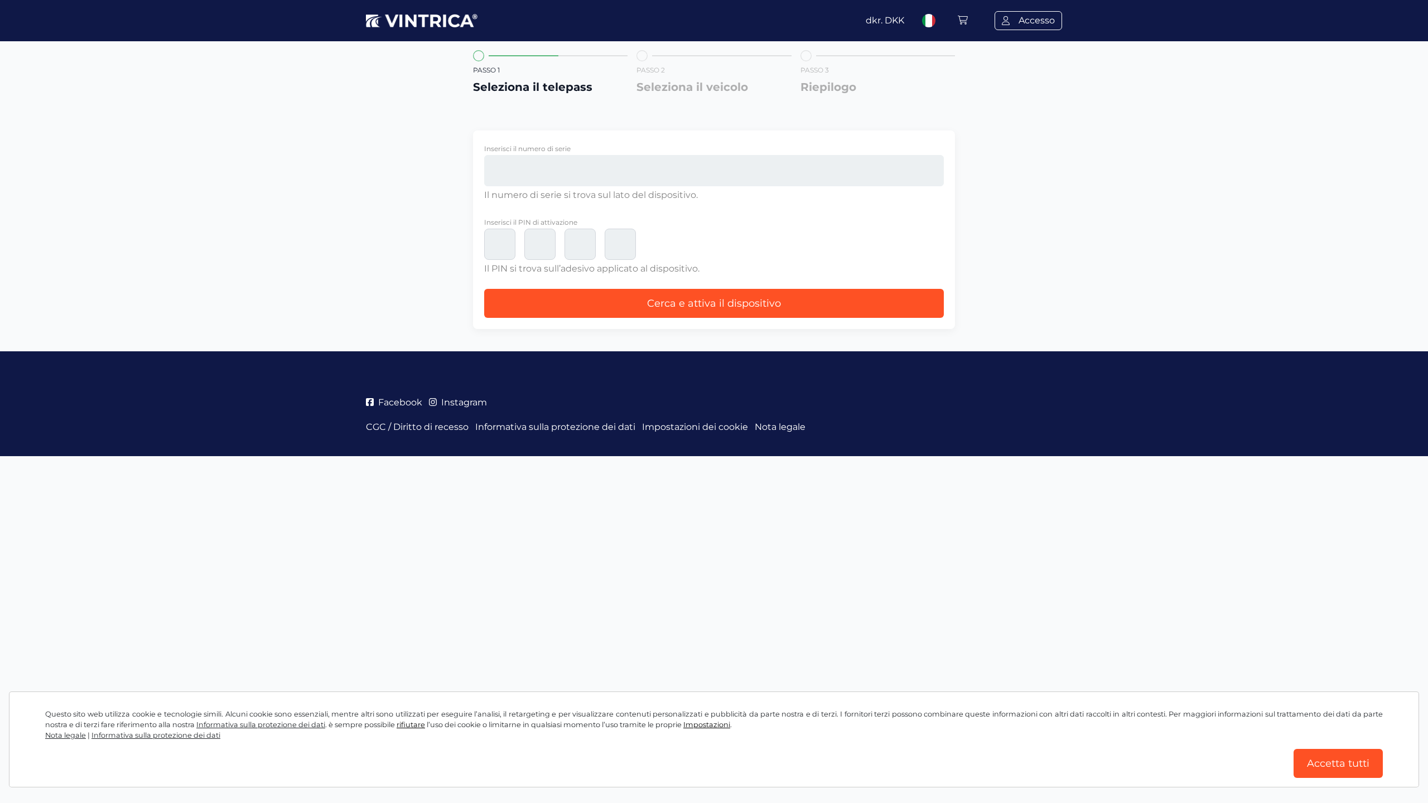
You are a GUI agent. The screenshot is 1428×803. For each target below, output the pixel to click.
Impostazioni (706, 724)
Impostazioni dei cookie (695, 427)
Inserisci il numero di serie (527, 148)
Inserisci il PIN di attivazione (530, 222)
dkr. (885, 20)
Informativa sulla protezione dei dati (260, 724)
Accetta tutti (1338, 763)
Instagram (464, 402)
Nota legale (65, 735)
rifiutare (411, 724)
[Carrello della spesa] (963, 20)
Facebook (400, 402)
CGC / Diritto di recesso (417, 427)
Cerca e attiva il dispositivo (714, 303)
